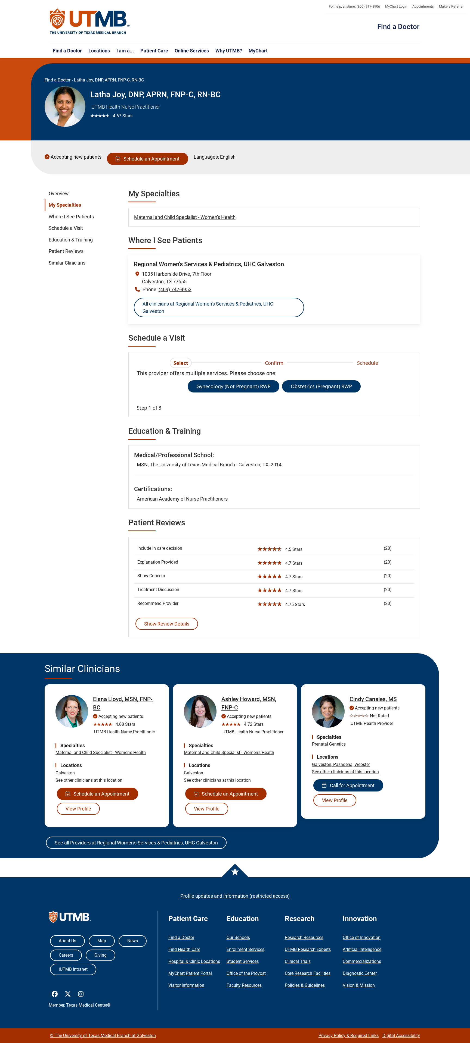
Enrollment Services (245, 949)
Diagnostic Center (360, 973)
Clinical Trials (298, 961)
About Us (67, 940)
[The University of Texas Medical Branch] (90, 21)
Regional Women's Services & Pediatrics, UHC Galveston (209, 264)
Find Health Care (184, 949)
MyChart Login (396, 6)
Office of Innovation (362, 937)
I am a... (125, 51)
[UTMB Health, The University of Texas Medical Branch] (70, 918)
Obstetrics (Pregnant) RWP (321, 386)
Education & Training (71, 240)
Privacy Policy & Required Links (349, 1035)
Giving (100, 955)
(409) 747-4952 (175, 289)
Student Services (243, 961)
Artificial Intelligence (362, 949)
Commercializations (362, 961)
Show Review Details (166, 624)
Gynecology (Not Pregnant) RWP (233, 386)
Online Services (192, 51)
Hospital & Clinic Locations (194, 961)
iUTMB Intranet (73, 969)
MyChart (258, 51)
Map (101, 940)
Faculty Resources (244, 985)
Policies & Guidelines (305, 985)
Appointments (423, 6)
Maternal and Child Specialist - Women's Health (185, 217)
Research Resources (304, 937)
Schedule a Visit (66, 228)
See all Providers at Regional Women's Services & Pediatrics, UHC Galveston (136, 843)
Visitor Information (186, 985)
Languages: (206, 157)
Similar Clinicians (67, 263)
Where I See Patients (71, 216)
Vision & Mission (359, 985)
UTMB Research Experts (308, 949)
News (132, 940)
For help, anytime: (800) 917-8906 (354, 6)
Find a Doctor (398, 27)
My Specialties (65, 205)
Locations (99, 51)
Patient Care (154, 51)
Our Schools (238, 937)
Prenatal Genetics (329, 744)
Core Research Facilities (307, 973)
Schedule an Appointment (150, 159)
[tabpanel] (274, 390)
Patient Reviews (66, 251)
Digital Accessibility (401, 1035)
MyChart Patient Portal (190, 973)
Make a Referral (451, 6)
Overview (59, 193)
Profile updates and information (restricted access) (235, 896)
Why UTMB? (228, 51)
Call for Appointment (351, 785)
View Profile (78, 809)
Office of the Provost (246, 973)
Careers (66, 955)
